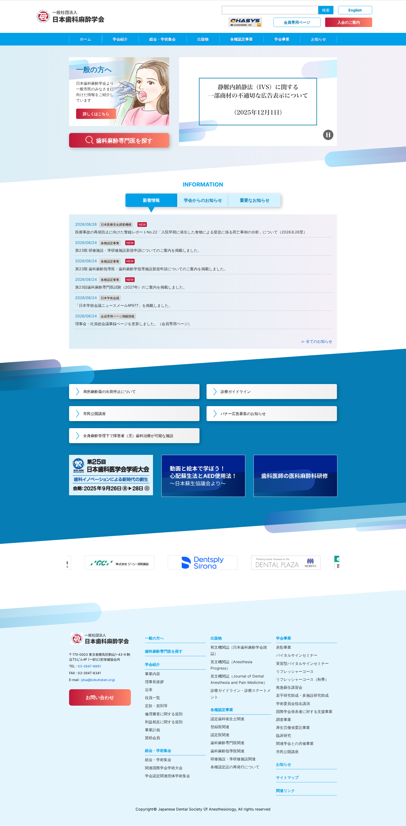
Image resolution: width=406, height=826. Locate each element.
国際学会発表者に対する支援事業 (304, 711)
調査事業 (283, 719)
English (355, 10)
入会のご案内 (348, 22)
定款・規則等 (156, 705)
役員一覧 (152, 697)
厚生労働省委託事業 (293, 727)
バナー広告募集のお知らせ (243, 413)
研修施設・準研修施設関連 (233, 759)
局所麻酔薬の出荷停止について (109, 391)
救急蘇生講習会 (289, 687)
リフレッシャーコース (295, 671)
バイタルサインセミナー (296, 655)
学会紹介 (120, 39)
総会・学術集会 (162, 39)
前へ (186, 102)
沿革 (148, 689)
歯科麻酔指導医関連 (227, 751)
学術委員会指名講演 (293, 703)
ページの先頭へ (396, 816)
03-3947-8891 (89, 666)
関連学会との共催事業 (295, 743)
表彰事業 (283, 647)
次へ (330, 102)
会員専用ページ (297, 22)
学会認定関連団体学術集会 (167, 775)
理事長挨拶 (154, 681)
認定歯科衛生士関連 (227, 718)
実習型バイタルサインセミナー (302, 663)
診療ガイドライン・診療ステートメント (241, 693)
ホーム (85, 39)
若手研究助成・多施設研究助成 (302, 695)
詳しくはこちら (96, 113)
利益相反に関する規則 (164, 721)
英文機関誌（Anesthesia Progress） (231, 664)
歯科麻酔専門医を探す (124, 140)
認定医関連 (220, 734)
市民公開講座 (94, 413)
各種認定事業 (241, 39)
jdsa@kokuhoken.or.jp (98, 680)
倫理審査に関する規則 (164, 714)
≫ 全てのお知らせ (316, 341)
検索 (326, 10)
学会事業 (281, 39)
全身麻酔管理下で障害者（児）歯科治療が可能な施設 (128, 435)
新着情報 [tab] (151, 200)
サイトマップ (287, 777)
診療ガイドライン (236, 391)
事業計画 (152, 729)
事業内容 (152, 673)
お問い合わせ (100, 697)
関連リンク (285, 790)
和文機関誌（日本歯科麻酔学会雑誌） (239, 650)
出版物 (203, 39)
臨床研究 (283, 735)
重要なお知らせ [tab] (254, 200)
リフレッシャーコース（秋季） (302, 679)
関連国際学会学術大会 (164, 767)
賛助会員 (152, 737)
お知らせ (318, 39)
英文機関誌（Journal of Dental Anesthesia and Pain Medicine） (239, 679)
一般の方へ (154, 638)
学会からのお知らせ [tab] (203, 200)
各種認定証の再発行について (235, 767)
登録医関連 (220, 726)
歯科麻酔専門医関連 (227, 742)
